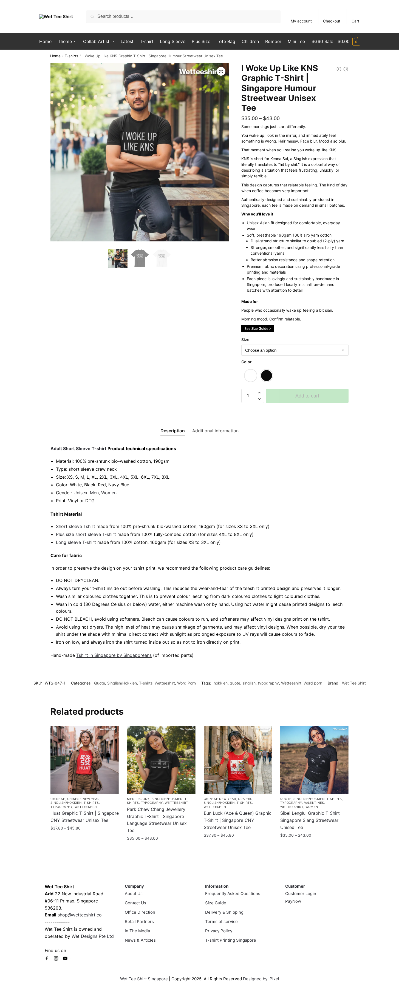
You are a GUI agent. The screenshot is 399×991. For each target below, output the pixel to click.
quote (235, 683)
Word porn (313, 683)
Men (94, 492)
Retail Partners (139, 921)
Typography (61, 807)
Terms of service (221, 921)
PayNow (293, 901)
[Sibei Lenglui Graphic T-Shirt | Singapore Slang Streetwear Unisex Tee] (314, 760)
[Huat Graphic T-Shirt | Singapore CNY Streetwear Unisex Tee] (84, 760)
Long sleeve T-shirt (76, 542)
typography (268, 683)
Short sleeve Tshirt (75, 526)
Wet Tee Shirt (354, 683)
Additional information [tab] (215, 430)
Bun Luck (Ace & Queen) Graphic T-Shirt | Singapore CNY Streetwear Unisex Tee (237, 820)
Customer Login (300, 893)
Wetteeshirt (165, 683)
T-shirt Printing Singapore (230, 940)
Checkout (331, 21)
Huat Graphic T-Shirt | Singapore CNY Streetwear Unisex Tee (84, 816)
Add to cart (307, 396)
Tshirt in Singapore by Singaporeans (114, 655)
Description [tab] (172, 430)
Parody (143, 799)
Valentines (314, 803)
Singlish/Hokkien (122, 683)
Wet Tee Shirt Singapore (144, 978)
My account (301, 21)
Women (109, 492)
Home (55, 56)
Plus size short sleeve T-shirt (86, 534)
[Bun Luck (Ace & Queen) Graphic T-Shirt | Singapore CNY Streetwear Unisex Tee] (238, 760)
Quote (99, 683)
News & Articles (140, 940)
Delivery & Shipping (224, 912)
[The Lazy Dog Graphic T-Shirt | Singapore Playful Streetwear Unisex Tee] (346, 69)
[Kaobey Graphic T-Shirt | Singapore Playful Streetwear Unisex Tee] (339, 69)
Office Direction (140, 912)
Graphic (245, 799)
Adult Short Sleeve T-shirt (78, 448)
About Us (134, 893)
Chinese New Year (83, 799)
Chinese (57, 799)
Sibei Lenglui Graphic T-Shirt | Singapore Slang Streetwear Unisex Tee (311, 820)
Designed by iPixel (261, 978)
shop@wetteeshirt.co (80, 915)
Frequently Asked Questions (232, 893)
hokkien (221, 683)
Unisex (80, 492)
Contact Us (135, 902)
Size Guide (215, 902)
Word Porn (186, 683)
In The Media (137, 930)
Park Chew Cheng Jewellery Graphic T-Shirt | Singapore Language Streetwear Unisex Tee (157, 820)
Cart (355, 21)
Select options (84, 839)
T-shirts (71, 56)
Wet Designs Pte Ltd (93, 936)
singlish (249, 683)
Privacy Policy (218, 930)
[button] (221, 71)
